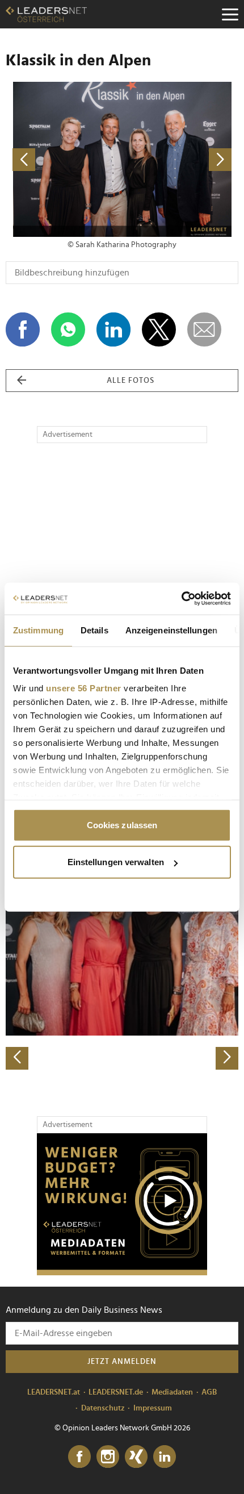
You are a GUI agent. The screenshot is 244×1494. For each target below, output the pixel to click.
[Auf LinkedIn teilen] (113, 329)
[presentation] (17, 1058)
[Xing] (136, 1457)
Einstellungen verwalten (116, 862)
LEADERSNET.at (53, 1392)
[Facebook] (79, 1457)
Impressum (152, 1408)
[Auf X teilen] (159, 329)
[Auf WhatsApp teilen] (68, 329)
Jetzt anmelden (122, 1362)
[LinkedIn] (164, 1457)
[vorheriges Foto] (64, 159)
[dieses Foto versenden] (204, 329)
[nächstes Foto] (180, 159)
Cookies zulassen (122, 824)
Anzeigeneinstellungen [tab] (171, 630)
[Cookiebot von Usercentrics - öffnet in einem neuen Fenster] (181, 598)
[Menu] (230, 14)
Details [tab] (94, 630)
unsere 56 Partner (83, 688)
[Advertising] (122, 1204)
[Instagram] (107, 1457)
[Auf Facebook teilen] (23, 329)
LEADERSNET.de (116, 1392)
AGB (209, 1392)
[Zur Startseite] (46, 14)
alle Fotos (130, 381)
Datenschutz (103, 1408)
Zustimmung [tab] (38, 630)
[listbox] (122, 956)
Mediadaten (172, 1392)
